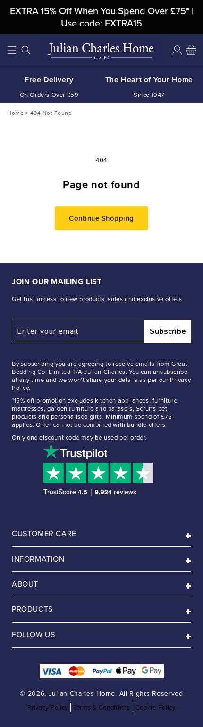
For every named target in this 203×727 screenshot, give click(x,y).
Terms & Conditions (101, 707)
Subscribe (168, 331)
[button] (12, 50)
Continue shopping (101, 218)
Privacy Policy (47, 707)
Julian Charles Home (82, 694)
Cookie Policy (155, 707)
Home (15, 113)
